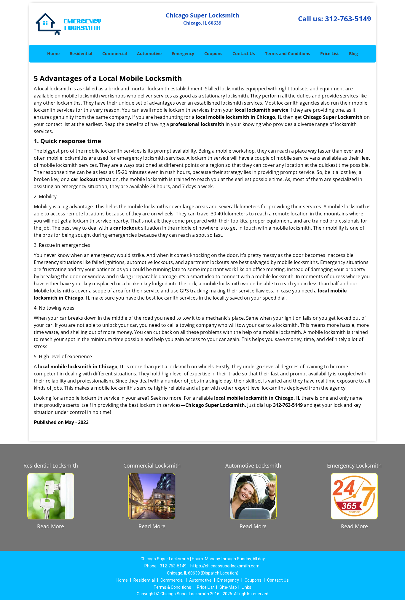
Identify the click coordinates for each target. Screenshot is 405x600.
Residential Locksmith (50, 465)
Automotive (149, 53)
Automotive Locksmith (253, 465)
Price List (329, 53)
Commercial (114, 53)
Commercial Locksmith (152, 465)
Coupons (213, 53)
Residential (81, 53)
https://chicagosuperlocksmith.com (224, 566)
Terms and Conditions (287, 53)
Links (246, 587)
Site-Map (228, 587)
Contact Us (243, 53)
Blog (353, 53)
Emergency (183, 53)
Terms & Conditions (172, 587)
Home (53, 53)
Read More (50, 526)
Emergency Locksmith (354, 465)
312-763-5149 (348, 18)
